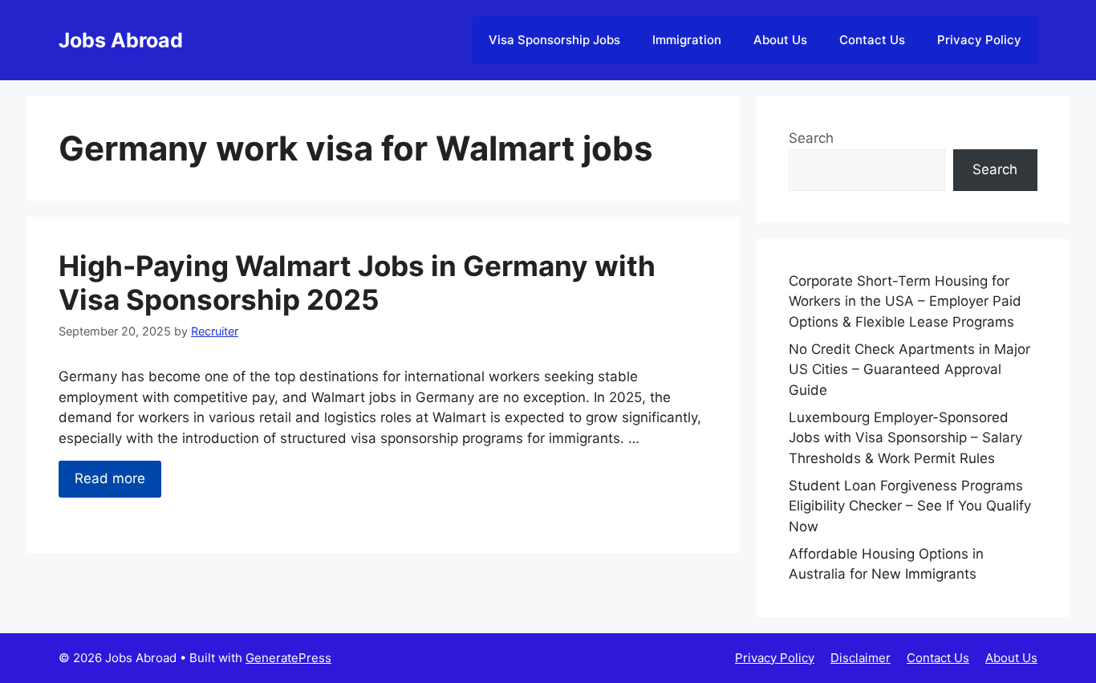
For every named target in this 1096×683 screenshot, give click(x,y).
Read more (110, 478)
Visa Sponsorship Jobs (554, 39)
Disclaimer (860, 657)
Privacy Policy (979, 39)
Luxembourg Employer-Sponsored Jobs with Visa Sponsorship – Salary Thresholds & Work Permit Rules (905, 437)
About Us (780, 39)
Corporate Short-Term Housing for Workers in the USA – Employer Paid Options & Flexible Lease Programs (905, 301)
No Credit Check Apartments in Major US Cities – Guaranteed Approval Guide (909, 369)
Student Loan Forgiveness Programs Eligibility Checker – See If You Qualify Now (910, 506)
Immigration (686, 39)
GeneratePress (288, 657)
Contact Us (872, 39)
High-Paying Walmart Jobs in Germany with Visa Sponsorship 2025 (357, 282)
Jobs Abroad (121, 40)
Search (811, 138)
